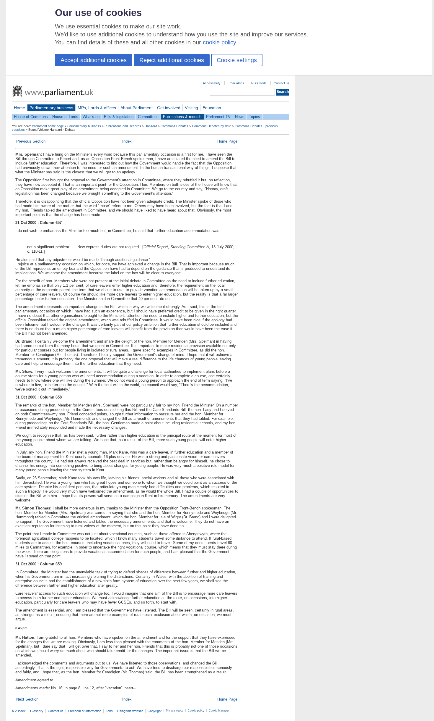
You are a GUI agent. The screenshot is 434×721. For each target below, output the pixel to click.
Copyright (154, 711)
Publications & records (182, 116)
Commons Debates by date (211, 126)
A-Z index (19, 711)
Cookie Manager (219, 710)
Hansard (151, 126)
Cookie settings (237, 60)
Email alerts (236, 83)
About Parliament (136, 107)
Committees (148, 116)
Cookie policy (196, 710)
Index (127, 141)
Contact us (281, 83)
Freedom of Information (84, 711)
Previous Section (30, 141)
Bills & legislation (118, 116)
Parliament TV (218, 116)
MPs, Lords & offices (97, 107)
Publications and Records (123, 126)
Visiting (191, 107)
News (239, 116)
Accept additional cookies (94, 60)
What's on (91, 116)
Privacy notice (174, 710)
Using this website (130, 711)
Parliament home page (48, 126)
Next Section (27, 699)
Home (19, 107)
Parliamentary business (51, 107)
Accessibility (212, 83)
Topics (254, 116)
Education (212, 107)
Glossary (36, 711)
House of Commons (31, 116)
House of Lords (65, 116)
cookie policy (219, 42)
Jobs (109, 711)
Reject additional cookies (171, 60)
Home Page (227, 141)
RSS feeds (259, 83)
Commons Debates (174, 126)
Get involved (168, 107)
